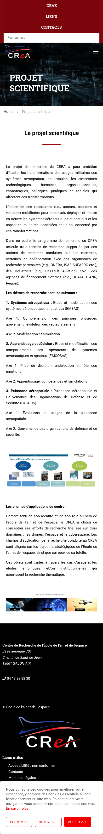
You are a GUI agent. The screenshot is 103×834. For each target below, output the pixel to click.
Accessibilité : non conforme (31, 765)
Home (8, 111)
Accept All (77, 822)
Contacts (15, 772)
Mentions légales (22, 778)
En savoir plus (17, 808)
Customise (19, 822)
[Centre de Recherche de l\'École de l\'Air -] (19, 51)
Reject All (48, 822)
